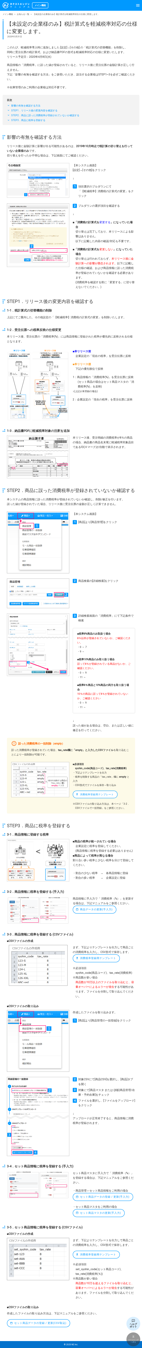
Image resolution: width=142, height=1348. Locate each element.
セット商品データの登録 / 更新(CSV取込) (40, 1323)
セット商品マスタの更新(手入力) (100, 1212)
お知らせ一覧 (23, 14)
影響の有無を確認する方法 (25, 105)
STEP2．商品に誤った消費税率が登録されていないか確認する (45, 115)
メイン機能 (8, 14)
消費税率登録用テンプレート (97, 794)
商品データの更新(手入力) (96, 909)
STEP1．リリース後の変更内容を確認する (34, 110)
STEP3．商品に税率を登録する (28, 120)
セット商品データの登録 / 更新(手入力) (104, 1196)
